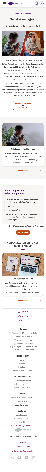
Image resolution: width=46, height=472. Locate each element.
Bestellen (22, 411)
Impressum (23, 442)
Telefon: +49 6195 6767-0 (24, 337)
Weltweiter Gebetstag (22, 384)
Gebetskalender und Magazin (22, 398)
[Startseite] (15, 3)
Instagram (12, 457)
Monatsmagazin (22, 415)
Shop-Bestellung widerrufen (22, 426)
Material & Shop (22, 422)
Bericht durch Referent (22, 381)
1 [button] (20, 170)
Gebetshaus (22, 401)
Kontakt (23, 329)
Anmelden (23, 108)
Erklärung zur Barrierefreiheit (23, 451)
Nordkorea (11, 206)
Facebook (19, 457)
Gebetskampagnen (22, 405)
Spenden (22, 363)
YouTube (26, 457)
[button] (23, 312)
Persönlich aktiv (22, 356)
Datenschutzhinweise (24, 344)
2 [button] (25, 170)
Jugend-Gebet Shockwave (22, 388)
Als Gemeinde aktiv (22, 376)
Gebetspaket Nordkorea (23, 278)
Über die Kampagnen (23, 103)
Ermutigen (22, 367)
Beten (22, 360)
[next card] (40, 170)
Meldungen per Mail (22, 419)
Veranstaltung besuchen (22, 371)
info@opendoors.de (24, 340)
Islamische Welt (13, 210)
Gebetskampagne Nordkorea (23, 149)
